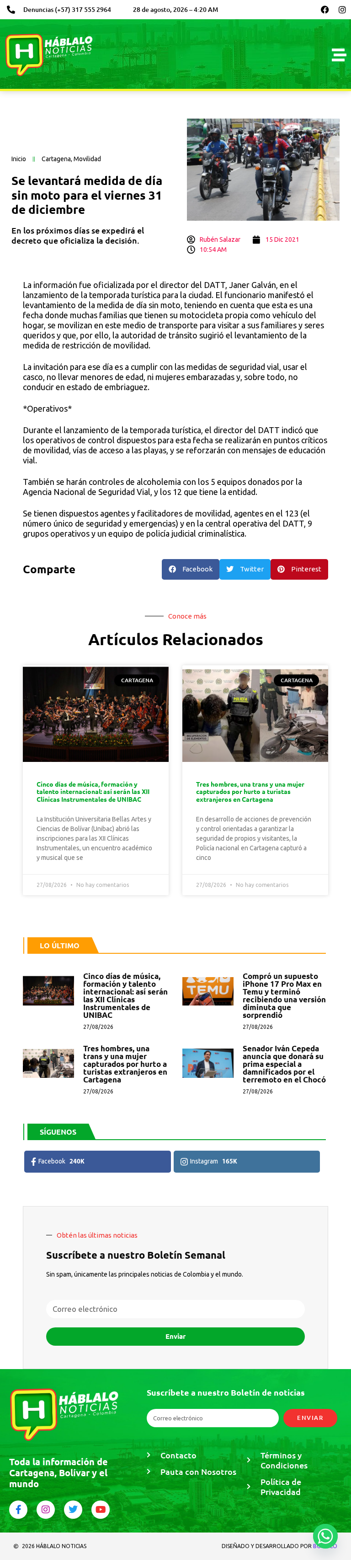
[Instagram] (342, 9)
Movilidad (87, 159)
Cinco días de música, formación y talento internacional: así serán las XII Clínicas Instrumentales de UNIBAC (93, 792)
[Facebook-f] (18, 1509)
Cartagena (56, 159)
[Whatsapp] (325, 1536)
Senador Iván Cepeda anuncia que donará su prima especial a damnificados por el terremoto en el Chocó (284, 1064)
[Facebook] (325, 9)
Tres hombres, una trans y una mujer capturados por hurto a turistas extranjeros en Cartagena (250, 792)
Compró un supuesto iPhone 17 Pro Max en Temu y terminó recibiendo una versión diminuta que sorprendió (284, 995)
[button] (190, 569)
